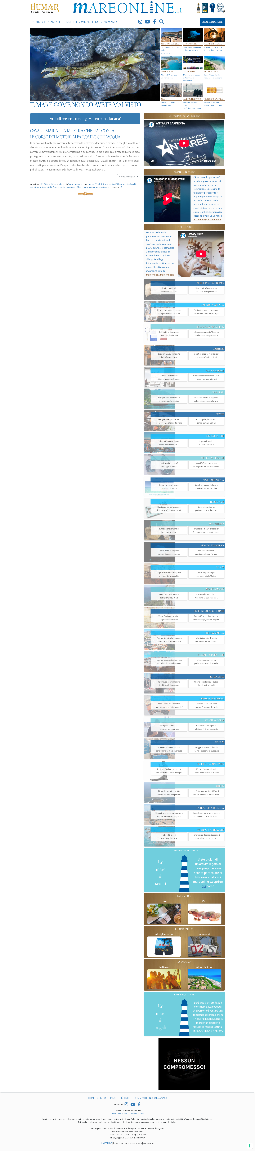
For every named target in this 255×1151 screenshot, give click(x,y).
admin (61, 184)
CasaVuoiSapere (137, 1114)
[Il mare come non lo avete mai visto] (95, 64)
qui (204, 886)
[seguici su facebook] (154, 21)
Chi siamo (49, 22)
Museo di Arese (102, 187)
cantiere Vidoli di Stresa (98, 184)
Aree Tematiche (212, 21)
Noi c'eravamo (106, 22)
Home (35, 22)
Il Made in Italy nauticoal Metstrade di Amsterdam (191, 78)
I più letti (66, 22)
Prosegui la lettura (127, 177)
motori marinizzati (68, 187)
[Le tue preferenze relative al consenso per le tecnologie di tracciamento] (250, 1146)
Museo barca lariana (86, 187)
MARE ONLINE (106, 1143)
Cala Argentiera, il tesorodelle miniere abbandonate (170, 50)
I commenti (84, 22)
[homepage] (127, 7)
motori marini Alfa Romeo (48, 187)
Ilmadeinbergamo (120, 1114)
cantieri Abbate (115, 184)
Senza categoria (75, 184)
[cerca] (162, 21)
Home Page (95, 1098)
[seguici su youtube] (147, 21)
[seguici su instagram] (140, 21)
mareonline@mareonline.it (207, 219)
